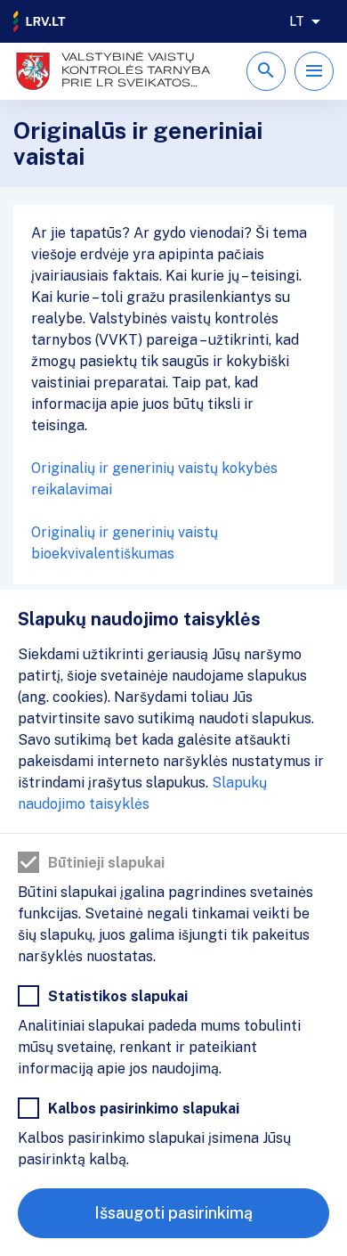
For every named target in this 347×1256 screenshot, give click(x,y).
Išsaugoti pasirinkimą (173, 1212)
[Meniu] (314, 71)
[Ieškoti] (266, 71)
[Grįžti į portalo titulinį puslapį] (40, 21)
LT (296, 21)
